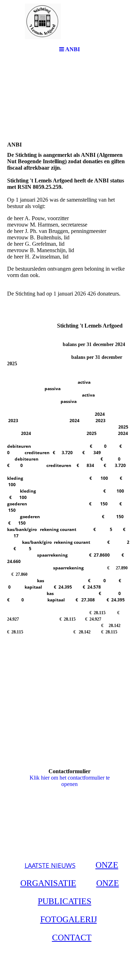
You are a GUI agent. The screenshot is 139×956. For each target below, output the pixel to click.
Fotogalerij (68, 919)
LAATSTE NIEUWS (50, 865)
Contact (72, 937)
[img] (69, 21)
